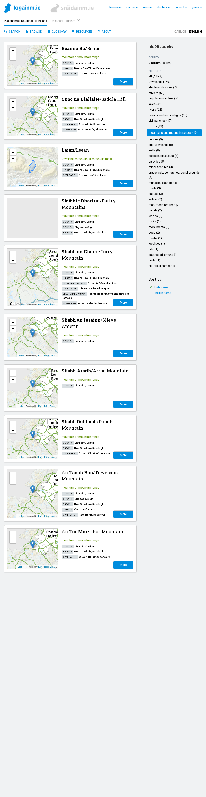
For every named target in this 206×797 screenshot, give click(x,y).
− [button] (13, 56)
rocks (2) (155, 221)
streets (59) (156, 93)
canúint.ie (181, 7)
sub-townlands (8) (161, 145)
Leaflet (21, 83)
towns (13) (156, 126)
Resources (84, 31)
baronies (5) (157, 161)
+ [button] (13, 50)
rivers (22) (155, 109)
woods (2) (155, 216)
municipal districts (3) (163, 183)
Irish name (161, 287)
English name (162, 293)
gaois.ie (197, 7)
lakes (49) (155, 104)
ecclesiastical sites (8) (163, 156)
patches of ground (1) (163, 255)
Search (14, 31)
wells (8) (154, 150)
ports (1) (154, 260)
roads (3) (155, 188)
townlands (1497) (160, 82)
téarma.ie (115, 7)
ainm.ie (147, 7)
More (123, 81)
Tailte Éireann (50, 83)
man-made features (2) (164, 205)
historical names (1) (162, 266)
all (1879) (155, 76)
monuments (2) (159, 227)
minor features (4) (161, 167)
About (106, 31)
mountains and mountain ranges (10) (173, 133)
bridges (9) (156, 139)
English (195, 31)
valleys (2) (155, 199)
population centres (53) (164, 98)
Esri (40, 83)
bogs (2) (154, 232)
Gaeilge (180, 31)
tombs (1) (155, 238)
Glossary (59, 31)
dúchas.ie (163, 7)
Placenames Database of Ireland (25, 21)
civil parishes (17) (160, 120)
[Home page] (22, 8)
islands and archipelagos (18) (168, 115)
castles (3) (156, 194)
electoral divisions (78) (163, 87)
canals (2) (155, 210)
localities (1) (157, 243)
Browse (35, 31)
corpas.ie (132, 7)
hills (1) (153, 249)
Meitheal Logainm (64, 21)
